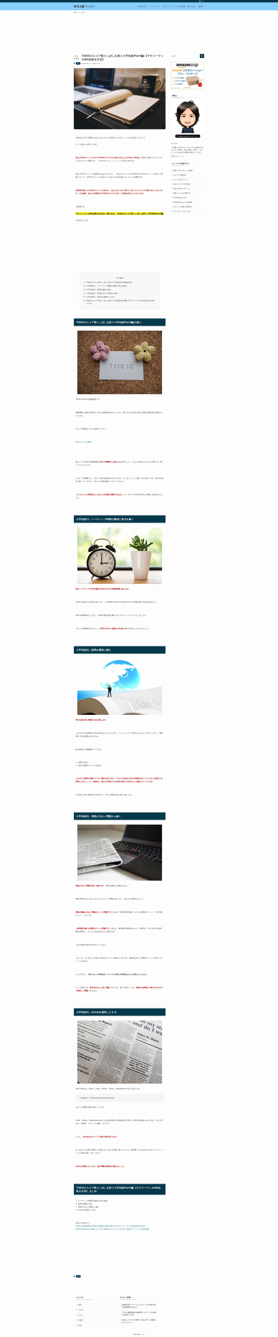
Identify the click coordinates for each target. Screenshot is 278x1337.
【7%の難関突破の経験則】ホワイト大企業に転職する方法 (139, 1313)
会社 (78, 63)
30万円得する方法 (179, 197)
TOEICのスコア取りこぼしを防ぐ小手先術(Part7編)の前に (109, 282)
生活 (80, 1325)
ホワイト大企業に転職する (182, 206)
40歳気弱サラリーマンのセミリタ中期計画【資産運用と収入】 (139, 1305)
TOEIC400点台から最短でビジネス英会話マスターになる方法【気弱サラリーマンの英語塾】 (113, 1229)
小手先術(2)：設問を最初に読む (98, 289)
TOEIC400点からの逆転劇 (182, 202)
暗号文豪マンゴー (84, 6)
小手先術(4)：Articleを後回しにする (100, 297)
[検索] (202, 1)
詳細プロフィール (177, 156)
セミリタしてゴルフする (182, 211)
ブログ (81, 1310)
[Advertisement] (139, 30)
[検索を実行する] (202, 56)
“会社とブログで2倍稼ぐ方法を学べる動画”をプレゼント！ (139, 1321)
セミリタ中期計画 (179, 175)
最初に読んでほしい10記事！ (183, 170)
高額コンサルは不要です (182, 193)
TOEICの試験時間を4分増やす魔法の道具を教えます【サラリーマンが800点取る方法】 (111, 1226)
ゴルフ (81, 1315)
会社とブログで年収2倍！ (182, 184)
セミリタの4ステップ (180, 179)
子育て (81, 1320)
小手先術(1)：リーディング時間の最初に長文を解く (106, 286)
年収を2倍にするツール (181, 188)
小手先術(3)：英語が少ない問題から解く (102, 293)
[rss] (200, 1)
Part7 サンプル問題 (83, 442)
